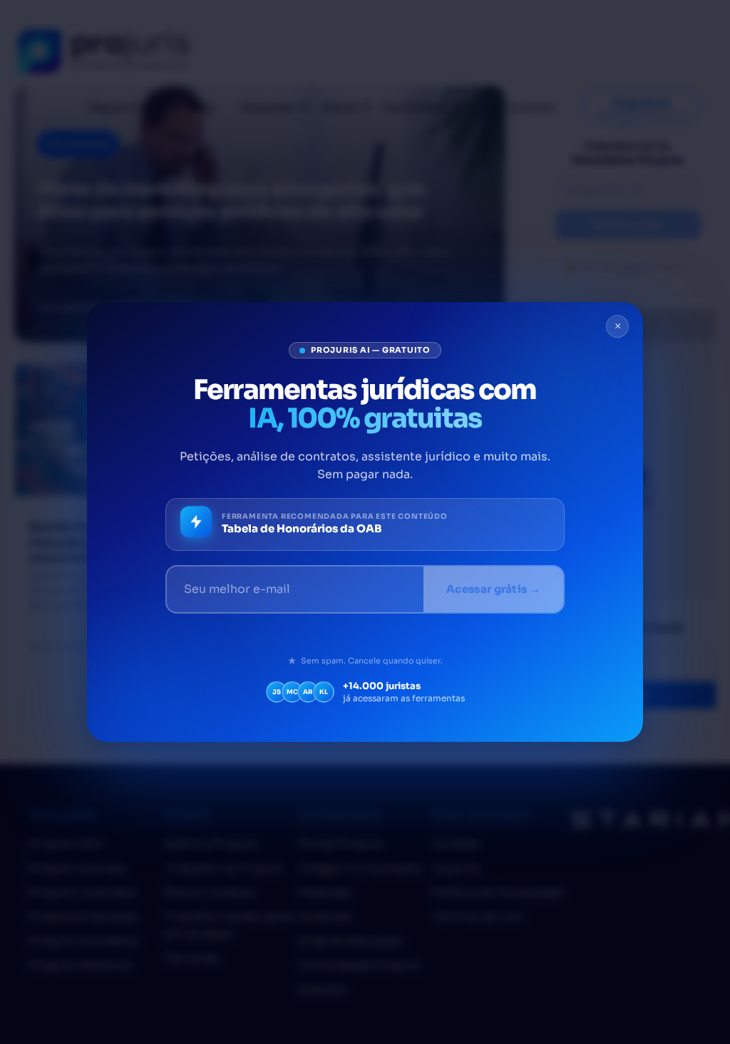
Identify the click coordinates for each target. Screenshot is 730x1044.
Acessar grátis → (493, 589)
